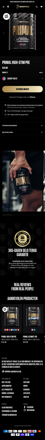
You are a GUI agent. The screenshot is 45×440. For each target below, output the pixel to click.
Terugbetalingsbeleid (9, 415)
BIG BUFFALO (27, 426)
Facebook (30, 407)
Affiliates (26, 393)
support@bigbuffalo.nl (13, 371)
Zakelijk (26, 397)
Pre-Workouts (7, 397)
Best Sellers (6, 382)
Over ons (26, 382)
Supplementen (6, 386)
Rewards (26, 389)
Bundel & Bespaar (8, 393)
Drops (25, 386)
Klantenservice (7, 407)
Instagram (30, 410)
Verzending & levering (9, 411)
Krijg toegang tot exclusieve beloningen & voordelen (25, 105)
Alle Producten (7, 389)
